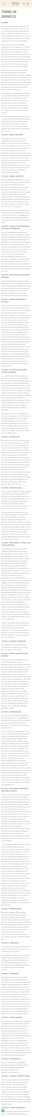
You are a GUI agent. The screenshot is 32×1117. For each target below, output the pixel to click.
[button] (4, 4)
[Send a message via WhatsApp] (3, 1111)
